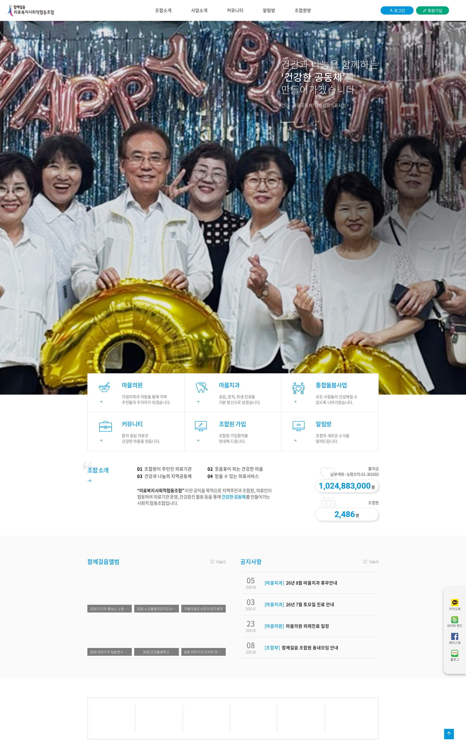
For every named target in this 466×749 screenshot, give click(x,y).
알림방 (269, 10)
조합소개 (163, 10)
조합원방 (303, 10)
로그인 (399, 10)
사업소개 (199, 10)
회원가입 (435, 10)
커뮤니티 (235, 10)
